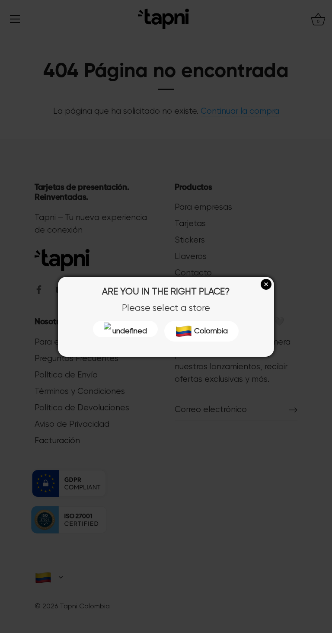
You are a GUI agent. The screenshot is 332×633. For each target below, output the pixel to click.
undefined (129, 330)
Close (266, 284)
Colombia (210, 330)
